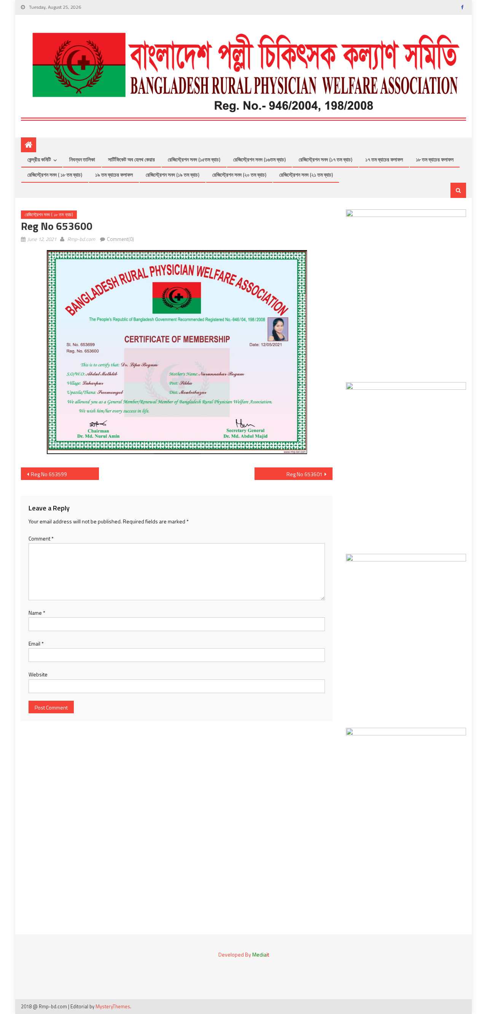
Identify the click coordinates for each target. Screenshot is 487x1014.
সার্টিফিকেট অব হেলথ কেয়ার (131, 159)
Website (38, 674)
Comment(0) (120, 239)
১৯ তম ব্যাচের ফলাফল (114, 175)
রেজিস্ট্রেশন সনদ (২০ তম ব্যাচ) (239, 175)
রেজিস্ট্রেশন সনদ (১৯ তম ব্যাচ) (172, 175)
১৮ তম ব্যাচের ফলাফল (435, 159)
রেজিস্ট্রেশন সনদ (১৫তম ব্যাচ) (194, 159)
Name (37, 613)
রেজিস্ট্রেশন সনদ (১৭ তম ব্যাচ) (325, 159)
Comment (41, 538)
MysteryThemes (112, 1006)
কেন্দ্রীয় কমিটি (39, 159)
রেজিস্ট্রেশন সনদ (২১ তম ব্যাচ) (306, 175)
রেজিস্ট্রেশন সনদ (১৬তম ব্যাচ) (259, 159)
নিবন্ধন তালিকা (82, 159)
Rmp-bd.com (81, 239)
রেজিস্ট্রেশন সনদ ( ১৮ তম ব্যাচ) (54, 175)
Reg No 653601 (304, 474)
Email (36, 643)
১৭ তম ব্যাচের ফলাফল (384, 159)
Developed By (243, 954)
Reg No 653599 (49, 474)
